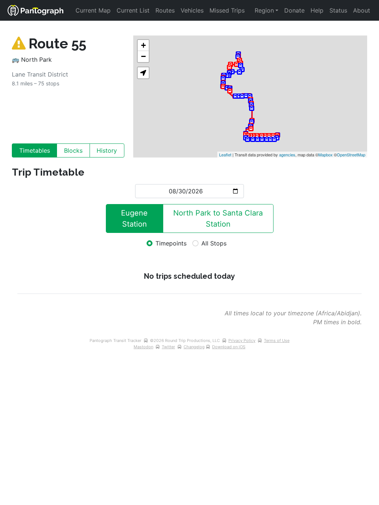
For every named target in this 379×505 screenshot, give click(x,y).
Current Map (93, 10)
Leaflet (225, 154)
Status (338, 10)
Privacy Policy (241, 340)
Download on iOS (228, 346)
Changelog (194, 346)
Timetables (34, 150)
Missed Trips (227, 10)
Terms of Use (276, 340)
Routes (165, 10)
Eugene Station (135, 218)
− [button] (143, 56)
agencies (287, 154)
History (107, 150)
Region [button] (264, 10)
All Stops (214, 243)
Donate (294, 10)
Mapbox (325, 154)
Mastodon (143, 346)
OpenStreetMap (351, 154)
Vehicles (192, 10)
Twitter (168, 346)
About (361, 10)
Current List (133, 10)
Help (317, 10)
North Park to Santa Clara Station (219, 218)
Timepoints (171, 243)
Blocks (73, 150)
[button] (143, 72)
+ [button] (143, 45)
